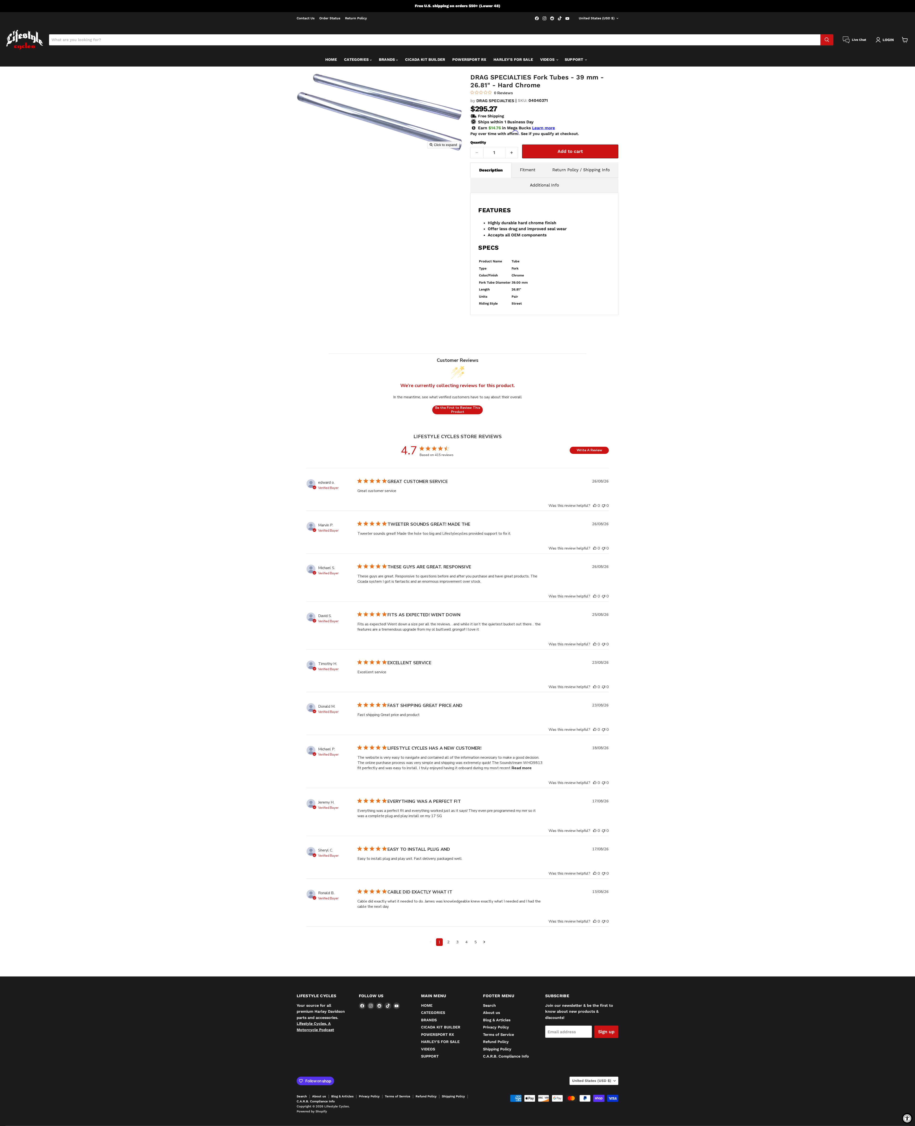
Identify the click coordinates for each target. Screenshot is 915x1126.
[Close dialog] (571, 479)
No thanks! (517, 651)
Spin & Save (517, 614)
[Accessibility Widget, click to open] (907, 1118)
